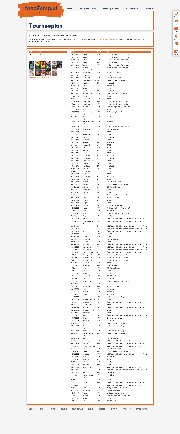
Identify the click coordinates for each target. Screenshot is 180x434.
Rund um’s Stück (87, 9)
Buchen (91, 409)
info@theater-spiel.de (107, 39)
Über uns (52, 409)
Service (147, 9)
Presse (102, 409)
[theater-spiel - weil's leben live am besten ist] (40, 9)
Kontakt (113, 409)
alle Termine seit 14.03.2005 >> (40, 78)
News (41, 409)
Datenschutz (141, 409)
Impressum (126, 409)
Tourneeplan (77, 409)
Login (31, 409)
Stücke (69, 9)
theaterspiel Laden (111, 9)
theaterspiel (131, 9)
